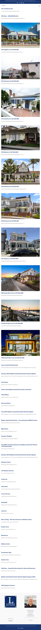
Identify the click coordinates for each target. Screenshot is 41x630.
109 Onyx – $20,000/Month (9, 16)
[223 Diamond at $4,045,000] (20, 172)
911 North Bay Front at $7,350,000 (12, 323)
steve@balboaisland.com (32, 0)
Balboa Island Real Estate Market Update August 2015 (18, 577)
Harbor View (5, 560)
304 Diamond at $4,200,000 (10, 221)
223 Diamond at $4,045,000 (10, 186)
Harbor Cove (5, 527)
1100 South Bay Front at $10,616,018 (12, 358)
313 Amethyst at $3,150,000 (10, 119)
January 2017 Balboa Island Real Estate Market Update (18, 373)
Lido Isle (4, 511)
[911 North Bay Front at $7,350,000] (20, 310)
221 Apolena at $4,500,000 (9, 258)
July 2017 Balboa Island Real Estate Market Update (17, 412)
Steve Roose (32, 610)
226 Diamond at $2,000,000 (10, 81)
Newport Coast (6, 462)
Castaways (4, 382)
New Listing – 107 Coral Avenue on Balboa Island (16, 519)
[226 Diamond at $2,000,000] (20, 67)
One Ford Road (5, 403)
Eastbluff (4, 502)
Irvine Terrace (5, 494)
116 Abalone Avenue (7, 470)
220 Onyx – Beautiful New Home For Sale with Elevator (18, 568)
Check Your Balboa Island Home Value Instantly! (16, 389)
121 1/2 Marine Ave (7, 8)
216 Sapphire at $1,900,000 (10, 49)
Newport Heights (6, 436)
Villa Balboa (5, 394)
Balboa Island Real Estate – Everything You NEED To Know (19, 420)
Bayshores (4, 535)
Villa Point (4, 486)
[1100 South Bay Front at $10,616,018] (20, 343)
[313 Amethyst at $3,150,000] (20, 102)
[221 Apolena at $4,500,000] (20, 242)
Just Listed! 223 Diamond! (9, 365)
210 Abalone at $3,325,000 (9, 152)
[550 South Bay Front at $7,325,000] (20, 278)
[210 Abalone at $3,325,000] (20, 137)
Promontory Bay (6, 552)
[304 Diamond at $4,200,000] (20, 206)
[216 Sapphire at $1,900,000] (20, 35)
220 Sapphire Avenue (8, 585)
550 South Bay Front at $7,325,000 (12, 293)
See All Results (10, 620)
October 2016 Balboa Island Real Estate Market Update (18, 455)
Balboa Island (5, 544)
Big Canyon (4, 429)
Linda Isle (4, 479)
